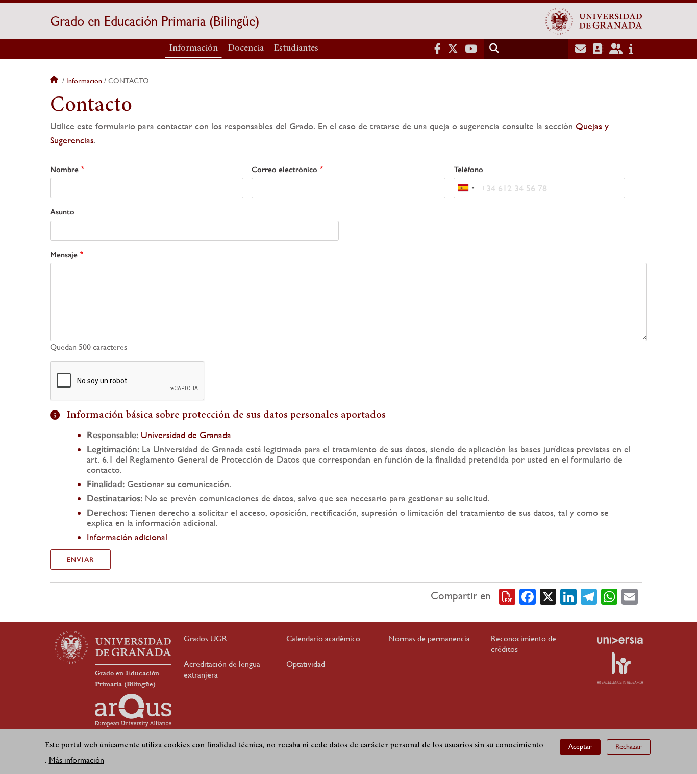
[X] (548, 596)
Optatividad (305, 664)
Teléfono (468, 169)
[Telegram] (589, 596)
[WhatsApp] (609, 596)
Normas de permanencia (429, 638)
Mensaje (64, 254)
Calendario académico (323, 638)
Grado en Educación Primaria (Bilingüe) (154, 21)
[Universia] (620, 640)
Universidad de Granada (186, 434)
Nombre (64, 169)
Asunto (62, 211)
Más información (76, 759)
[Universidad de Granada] (594, 21)
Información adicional (127, 536)
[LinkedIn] (568, 596)
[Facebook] (527, 596)
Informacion (84, 81)
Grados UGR (205, 638)
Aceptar (580, 746)
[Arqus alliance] (133, 710)
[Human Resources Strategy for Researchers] (620, 668)
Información (193, 48)
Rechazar (628, 746)
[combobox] (466, 188)
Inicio (55, 81)
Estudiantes (296, 48)
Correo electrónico (284, 169)
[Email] (629, 596)
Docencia (246, 48)
